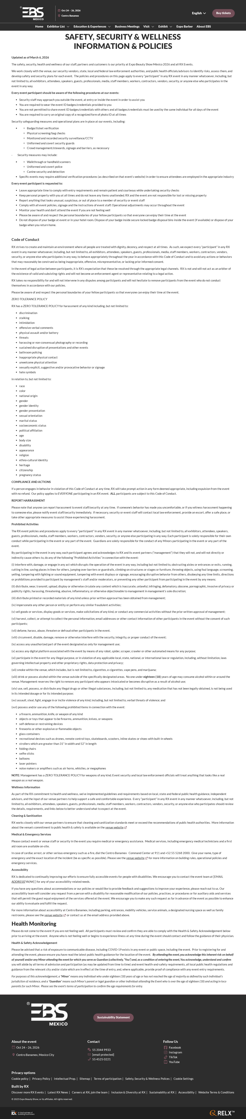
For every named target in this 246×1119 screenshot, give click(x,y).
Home (39, 26)
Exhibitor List (56, 26)
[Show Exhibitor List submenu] (68, 26)
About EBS (204, 26)
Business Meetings (127, 26)
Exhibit (163, 26)
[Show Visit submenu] (153, 26)
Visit (146, 26)
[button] (223, 13)
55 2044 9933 (101, 1049)
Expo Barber (184, 26)
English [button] (197, 13)
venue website (114, 827)
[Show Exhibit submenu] (171, 26)
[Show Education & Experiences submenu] (109, 26)
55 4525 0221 (101, 1059)
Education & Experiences (90, 26)
